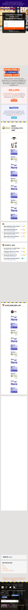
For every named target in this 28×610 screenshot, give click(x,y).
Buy (12, 578)
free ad (4, 94)
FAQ (3, 565)
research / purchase (16, 115)
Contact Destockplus (18, 578)
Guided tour (5, 568)
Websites (14, 580)
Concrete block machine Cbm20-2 (12, 258)
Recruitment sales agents (8, 570)
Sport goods (12, 227)
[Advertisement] (14, 51)
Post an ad (14, 100)
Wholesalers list (13, 305)
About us (4, 567)
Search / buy (13, 249)
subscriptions (17, 97)
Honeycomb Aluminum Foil (10, 255)
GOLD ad (10, 94)
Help (18, 579)
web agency (21, 605)
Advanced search (14, 31)
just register (15, 93)
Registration (13, 579)
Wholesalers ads (6, 578)
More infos (20, 4)
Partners (22, 579)
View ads (14, 117)
